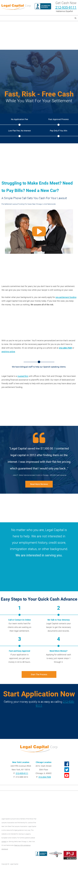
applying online (8, 351)
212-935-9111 (65, 7)
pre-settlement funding (66, 297)
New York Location (20, 762)
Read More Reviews (39, 484)
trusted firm (23, 376)
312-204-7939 (65, 347)
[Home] (16, 7)
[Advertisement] (39, 35)
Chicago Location (43, 762)
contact (4, 841)
